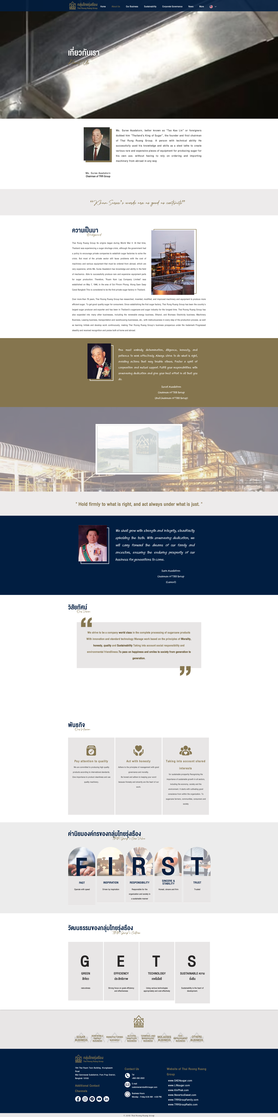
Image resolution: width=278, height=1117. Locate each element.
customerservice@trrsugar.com (144, 1087)
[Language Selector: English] (212, 6)
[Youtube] (99, 1099)
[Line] (92, 1099)
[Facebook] (78, 1099)
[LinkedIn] (106, 1099)
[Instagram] (85, 1099)
